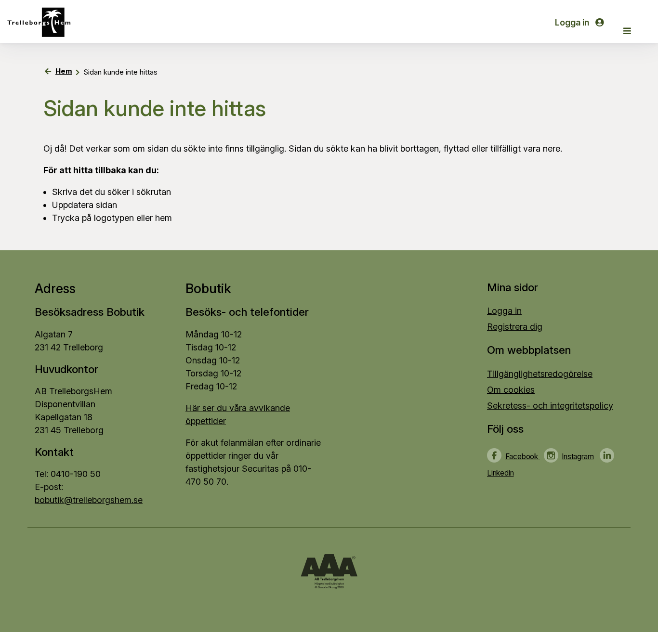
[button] (627, 30)
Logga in (573, 22)
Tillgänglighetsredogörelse (539, 374)
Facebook (522, 456)
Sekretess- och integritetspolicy (550, 405)
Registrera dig (514, 327)
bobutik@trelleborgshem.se (89, 500)
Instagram (577, 456)
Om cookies (511, 390)
